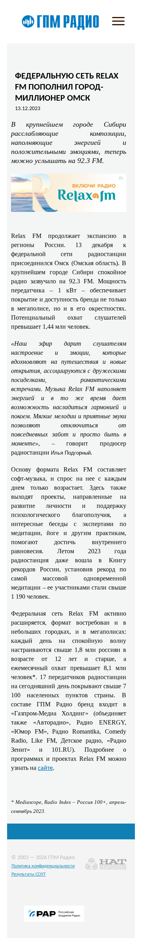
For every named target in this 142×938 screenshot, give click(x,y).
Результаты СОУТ (28, 874)
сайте (45, 768)
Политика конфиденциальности (43, 866)
